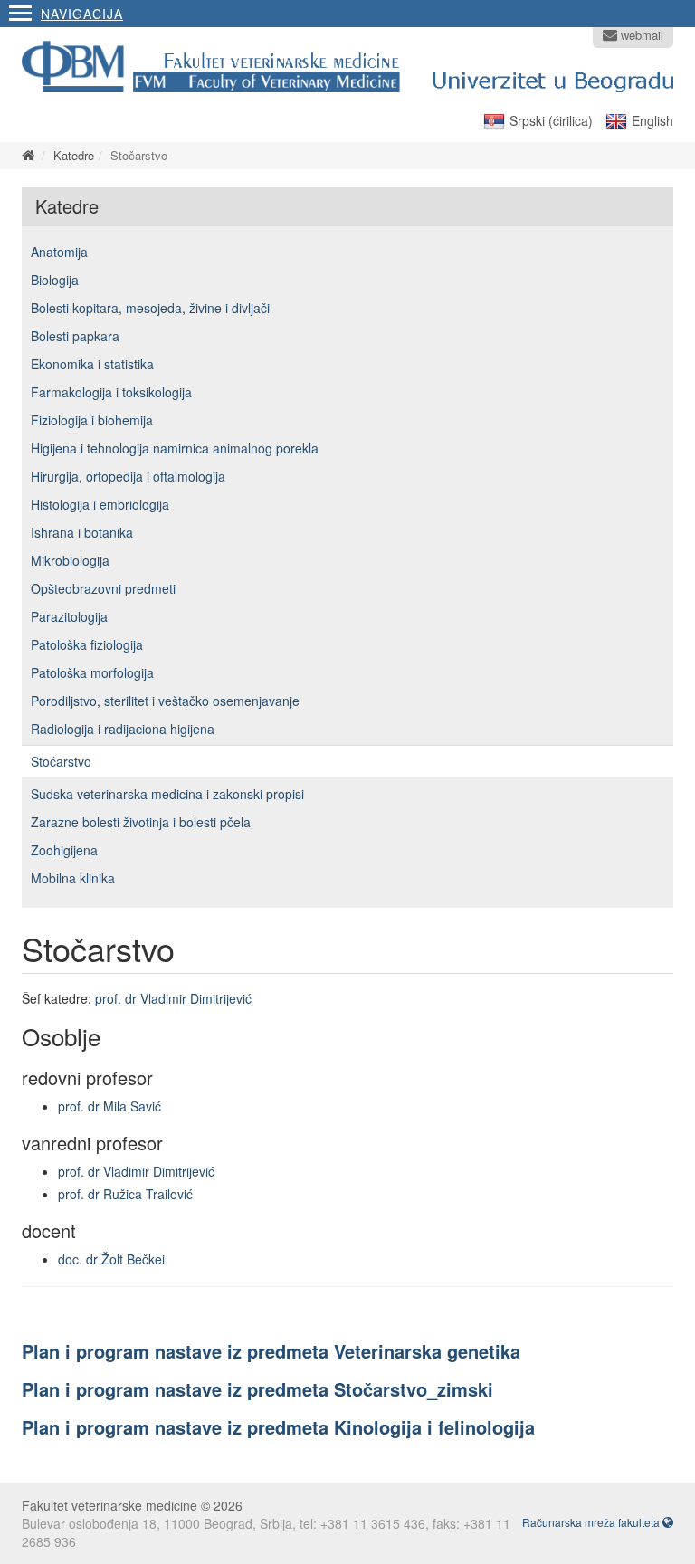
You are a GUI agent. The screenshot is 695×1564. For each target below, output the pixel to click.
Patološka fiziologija (87, 644)
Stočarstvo (61, 761)
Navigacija (82, 14)
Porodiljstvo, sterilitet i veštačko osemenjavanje (165, 700)
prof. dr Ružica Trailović (125, 1194)
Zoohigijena (64, 850)
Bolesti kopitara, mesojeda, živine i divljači (150, 308)
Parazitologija (69, 616)
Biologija (55, 280)
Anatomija (59, 252)
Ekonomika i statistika (92, 364)
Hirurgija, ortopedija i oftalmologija (128, 476)
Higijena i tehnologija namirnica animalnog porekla (175, 448)
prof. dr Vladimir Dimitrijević (173, 998)
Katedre (73, 155)
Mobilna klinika (73, 878)
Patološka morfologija (92, 672)
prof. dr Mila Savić (109, 1106)
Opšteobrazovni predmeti (103, 588)
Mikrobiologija (70, 560)
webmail (640, 35)
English (652, 120)
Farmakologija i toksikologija (111, 392)
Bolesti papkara (75, 336)
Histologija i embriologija (100, 504)
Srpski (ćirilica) (551, 120)
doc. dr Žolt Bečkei (111, 1259)
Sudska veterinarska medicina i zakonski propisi (167, 794)
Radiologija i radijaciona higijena (122, 729)
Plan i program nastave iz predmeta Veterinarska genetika (271, 1351)
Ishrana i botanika (82, 532)
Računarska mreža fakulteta (592, 1522)
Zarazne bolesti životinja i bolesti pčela (141, 822)
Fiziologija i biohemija (92, 420)
